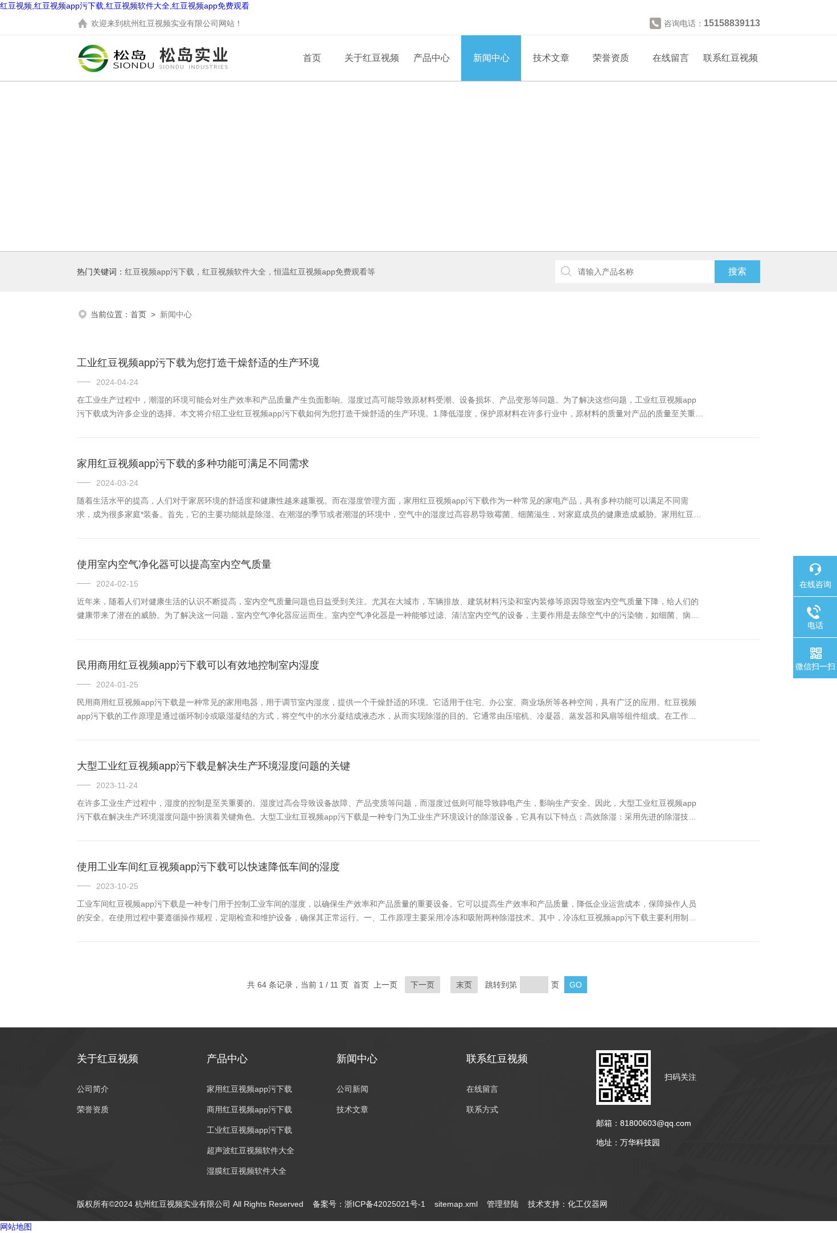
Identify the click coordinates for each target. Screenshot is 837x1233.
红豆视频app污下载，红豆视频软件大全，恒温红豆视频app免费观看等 (250, 271)
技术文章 (551, 58)
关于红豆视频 (371, 58)
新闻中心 (491, 58)
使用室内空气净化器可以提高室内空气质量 (174, 564)
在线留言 (671, 58)
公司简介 (93, 1088)
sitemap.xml (456, 1204)
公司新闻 (352, 1088)
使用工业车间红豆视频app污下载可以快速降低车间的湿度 (208, 866)
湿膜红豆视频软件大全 (246, 1170)
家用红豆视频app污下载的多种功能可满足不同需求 (193, 463)
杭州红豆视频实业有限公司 (171, 23)
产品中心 (431, 58)
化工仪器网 (588, 1204)
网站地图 (16, 1226)
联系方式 (482, 1109)
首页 (312, 58)
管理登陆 (503, 1204)
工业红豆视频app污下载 (249, 1129)
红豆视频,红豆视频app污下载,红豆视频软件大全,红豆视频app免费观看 (124, 5)
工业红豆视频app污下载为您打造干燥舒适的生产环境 (198, 362)
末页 (464, 984)
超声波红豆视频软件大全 (250, 1150)
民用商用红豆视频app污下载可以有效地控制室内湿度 (198, 665)
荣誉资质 (611, 58)
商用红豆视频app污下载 (249, 1109)
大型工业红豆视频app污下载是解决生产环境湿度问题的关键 (213, 766)
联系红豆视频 (730, 58)
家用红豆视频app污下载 (249, 1088)
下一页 (422, 984)
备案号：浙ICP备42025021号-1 (369, 1204)
